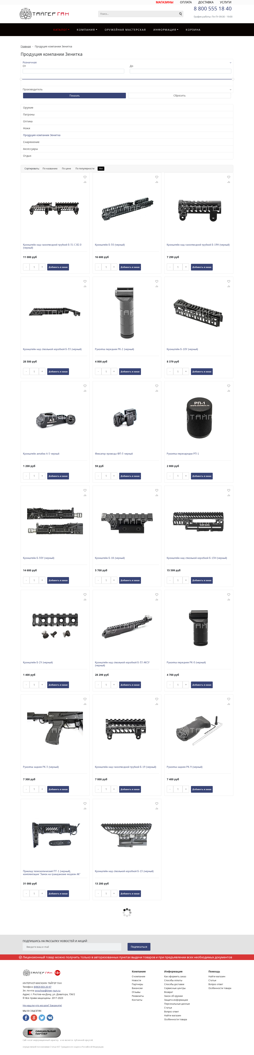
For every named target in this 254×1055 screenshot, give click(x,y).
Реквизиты (138, 996)
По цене (66, 168)
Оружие (28, 107)
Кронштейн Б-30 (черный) (110, 244)
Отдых (27, 155)
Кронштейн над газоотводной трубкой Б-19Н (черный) (198, 244)
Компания (86, 29)
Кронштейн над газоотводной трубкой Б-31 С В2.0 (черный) (52, 246)
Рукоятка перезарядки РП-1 (183, 453)
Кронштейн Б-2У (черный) (38, 662)
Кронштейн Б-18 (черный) (110, 558)
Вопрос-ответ (171, 1011)
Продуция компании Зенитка (41, 135)
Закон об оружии (173, 996)
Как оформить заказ (175, 976)
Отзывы (136, 992)
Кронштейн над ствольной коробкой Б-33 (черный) (52, 349)
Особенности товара (175, 1019)
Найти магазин (172, 1015)
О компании (138, 976)
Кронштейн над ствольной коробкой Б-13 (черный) (124, 871)
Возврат (168, 992)
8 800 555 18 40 (213, 8)
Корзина (193, 29)
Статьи (168, 1007)
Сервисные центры (175, 988)
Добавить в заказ (58, 267)
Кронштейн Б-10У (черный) (182, 349)
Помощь (214, 971)
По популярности (84, 168)
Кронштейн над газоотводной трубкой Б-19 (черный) (125, 767)
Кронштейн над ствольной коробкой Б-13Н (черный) (197, 558)
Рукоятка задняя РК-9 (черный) (184, 767)
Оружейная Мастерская (125, 29)
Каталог (60, 29)
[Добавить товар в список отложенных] (85, 177)
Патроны (29, 114)
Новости (136, 980)
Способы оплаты (173, 980)
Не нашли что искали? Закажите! (42, 1005)
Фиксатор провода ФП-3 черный (114, 453)
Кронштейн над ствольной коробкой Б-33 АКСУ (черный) (122, 664)
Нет (101, 168)
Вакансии (137, 988)
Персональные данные (177, 1003)
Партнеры (137, 984)
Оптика (28, 121)
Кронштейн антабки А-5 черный (41, 453)
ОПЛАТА (186, 2)
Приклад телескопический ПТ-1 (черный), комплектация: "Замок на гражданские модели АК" (51, 873)
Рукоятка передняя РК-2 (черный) (114, 349)
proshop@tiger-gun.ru (47, 990)
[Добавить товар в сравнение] (85, 182)
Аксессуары (30, 149)
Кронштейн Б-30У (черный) (38, 558)
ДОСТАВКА (205, 2)
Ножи (26, 128)
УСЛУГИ (225, 2)
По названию (50, 168)
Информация (173, 971)
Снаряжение (31, 142)
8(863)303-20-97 (43, 986)
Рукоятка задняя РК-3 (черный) (41, 767)
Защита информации (176, 999)
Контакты (137, 999)
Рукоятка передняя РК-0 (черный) (186, 662)
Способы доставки (174, 984)
